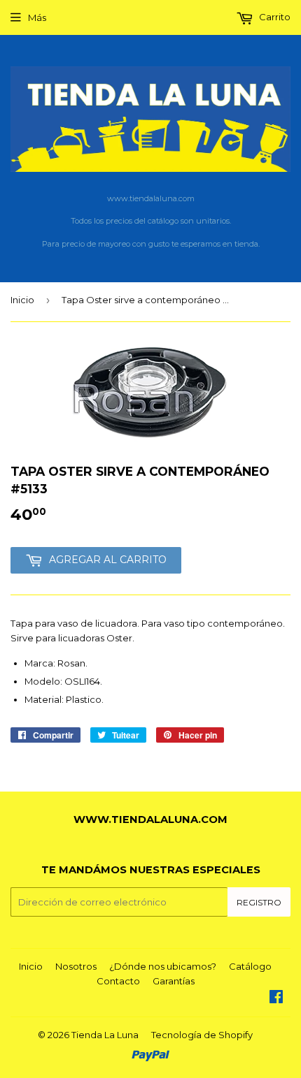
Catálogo (250, 966)
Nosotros (76, 966)
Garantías (174, 980)
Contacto (118, 980)
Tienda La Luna (105, 1034)
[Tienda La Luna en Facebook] (276, 998)
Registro (259, 902)
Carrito (273, 16)
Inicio (22, 299)
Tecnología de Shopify (202, 1034)
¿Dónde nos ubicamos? (162, 966)
